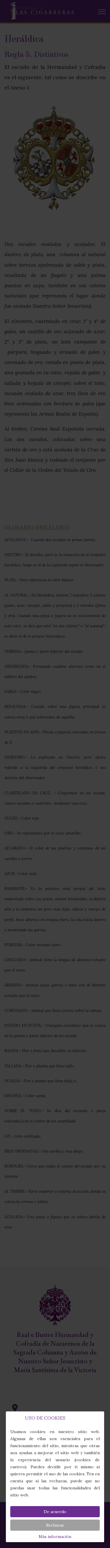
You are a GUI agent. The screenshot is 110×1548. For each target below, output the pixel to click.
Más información (55, 1536)
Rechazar (55, 1525)
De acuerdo (55, 1511)
